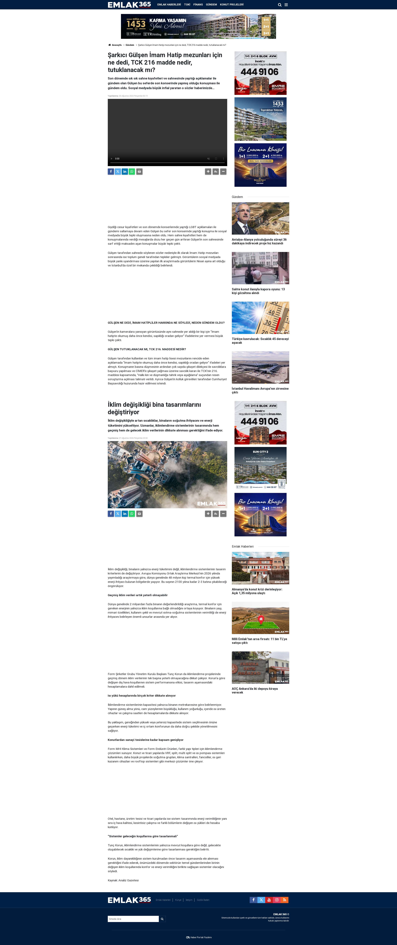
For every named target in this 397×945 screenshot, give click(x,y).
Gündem (211, 4)
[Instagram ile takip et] (277, 900)
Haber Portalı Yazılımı (201, 937)
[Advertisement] (167, 198)
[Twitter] (118, 171)
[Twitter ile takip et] (261, 900)
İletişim (189, 900)
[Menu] (286, 5)
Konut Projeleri (232, 4)
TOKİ (187, 4)
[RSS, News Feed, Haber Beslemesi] (284, 900)
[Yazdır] (139, 171)
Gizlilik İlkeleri (203, 900)
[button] (208, 171)
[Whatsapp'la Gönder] (132, 171)
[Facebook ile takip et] (253, 900)
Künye (178, 900)
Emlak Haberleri (169, 4)
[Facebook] (111, 171)
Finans (198, 4)
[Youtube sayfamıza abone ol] (269, 900)
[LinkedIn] (125, 171)
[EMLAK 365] (129, 4)
